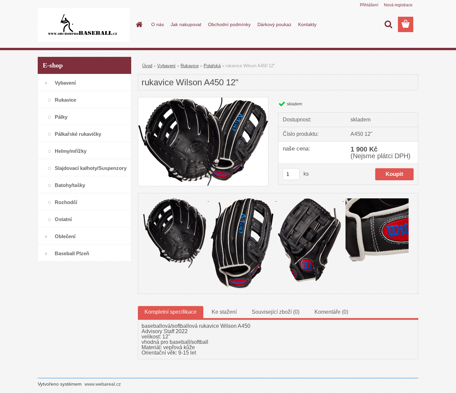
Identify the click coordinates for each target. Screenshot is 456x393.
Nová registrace (398, 5)
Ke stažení (224, 312)
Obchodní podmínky (229, 24)
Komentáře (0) (331, 312)
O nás (157, 24)
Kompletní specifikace (171, 312)
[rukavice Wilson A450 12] (203, 100)
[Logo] (84, 24)
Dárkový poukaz (274, 24)
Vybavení (166, 65)
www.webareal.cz (102, 384)
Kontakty (307, 24)
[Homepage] (138, 24)
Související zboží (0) (275, 312)
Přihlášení (369, 5)
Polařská (212, 65)
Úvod (147, 65)
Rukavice (190, 65)
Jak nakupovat (186, 24)
